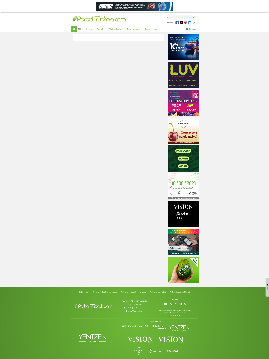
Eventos (147, 29)
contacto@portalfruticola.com (135, 308)
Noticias (89, 29)
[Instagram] (185, 22)
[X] (181, 22)
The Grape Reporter (115, 29)
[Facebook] (177, 22)
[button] (81, 29)
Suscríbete (192, 29)
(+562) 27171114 (135, 305)
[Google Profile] (193, 22)
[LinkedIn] (189, 22)
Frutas (156, 29)
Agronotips (100, 29)
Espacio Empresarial (133, 29)
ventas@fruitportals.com (135, 311)
